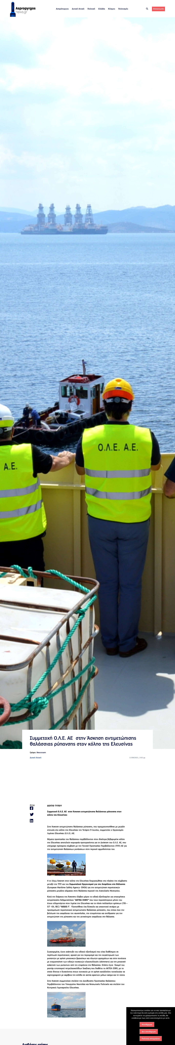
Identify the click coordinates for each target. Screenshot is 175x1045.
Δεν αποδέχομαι (149, 1032)
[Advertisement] (87, 782)
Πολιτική (91, 9)
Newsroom (41, 753)
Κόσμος (111, 9)
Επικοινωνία (158, 9)
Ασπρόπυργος (62, 9)
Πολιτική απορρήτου (151, 1039)
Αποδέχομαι (147, 1024)
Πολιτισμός (123, 9)
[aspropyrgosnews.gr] (23, 16)
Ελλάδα (101, 9)
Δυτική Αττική (78, 9)
